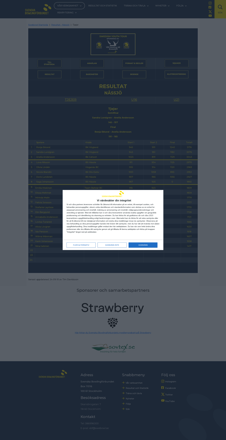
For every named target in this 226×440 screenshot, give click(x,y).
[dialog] (113, 220)
